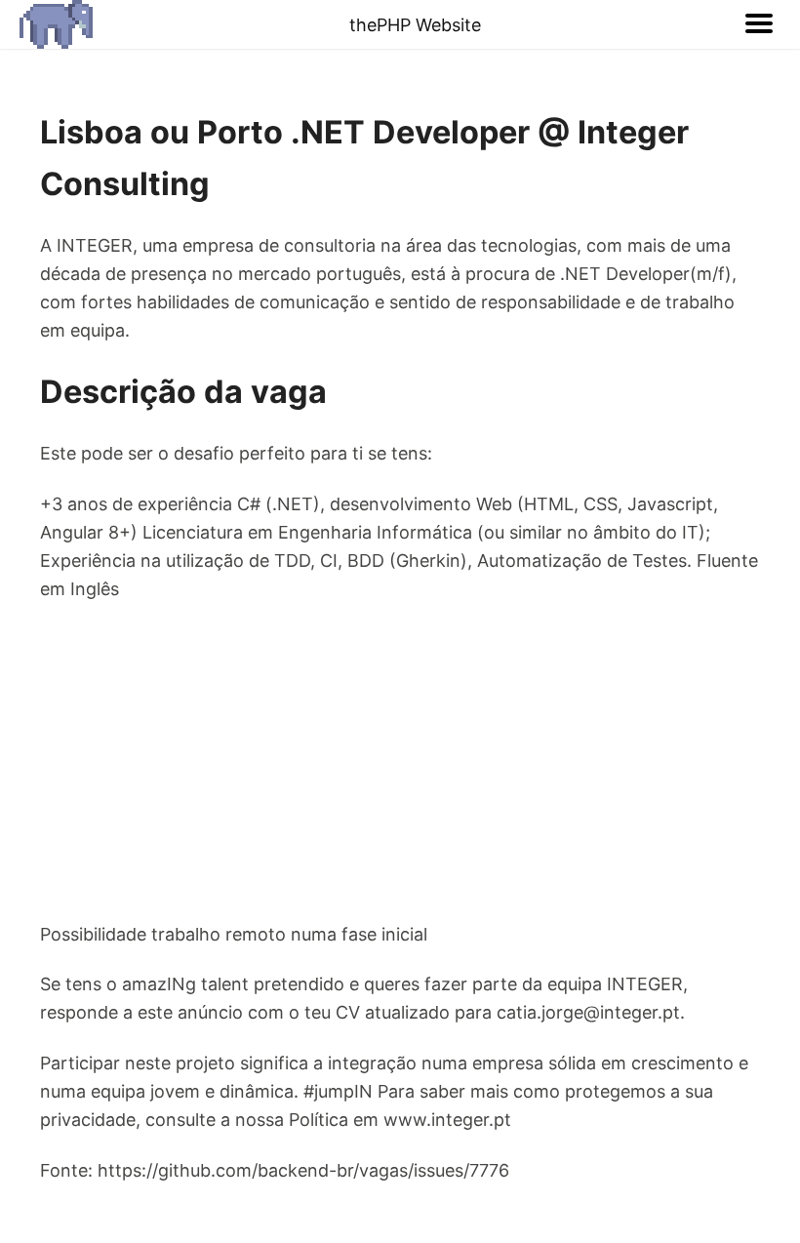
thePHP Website (415, 25)
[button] (759, 24)
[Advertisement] (400, 762)
